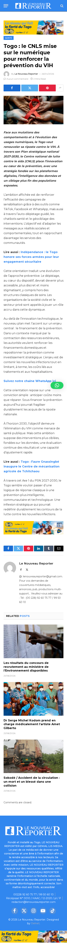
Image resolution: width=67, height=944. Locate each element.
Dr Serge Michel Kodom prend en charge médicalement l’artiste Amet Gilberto (32, 724)
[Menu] (6, 6)
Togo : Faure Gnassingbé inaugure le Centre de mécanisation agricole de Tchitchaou (31, 466)
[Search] (61, 6)
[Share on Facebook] (12, 88)
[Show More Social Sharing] (60, 88)
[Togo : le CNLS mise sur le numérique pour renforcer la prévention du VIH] (33, 110)
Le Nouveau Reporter (26, 73)
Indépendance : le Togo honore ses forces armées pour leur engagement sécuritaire (31, 256)
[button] (57, 385)
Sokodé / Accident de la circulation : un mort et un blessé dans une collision (32, 781)
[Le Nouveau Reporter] (33, 6)
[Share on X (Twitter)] (29, 88)
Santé (8, 38)
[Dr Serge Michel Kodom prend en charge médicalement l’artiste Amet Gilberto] (33, 699)
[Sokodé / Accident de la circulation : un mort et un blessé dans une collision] (33, 756)
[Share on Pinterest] (47, 88)
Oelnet (35, 923)
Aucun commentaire (17, 78)
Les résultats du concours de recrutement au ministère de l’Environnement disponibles (26, 666)
